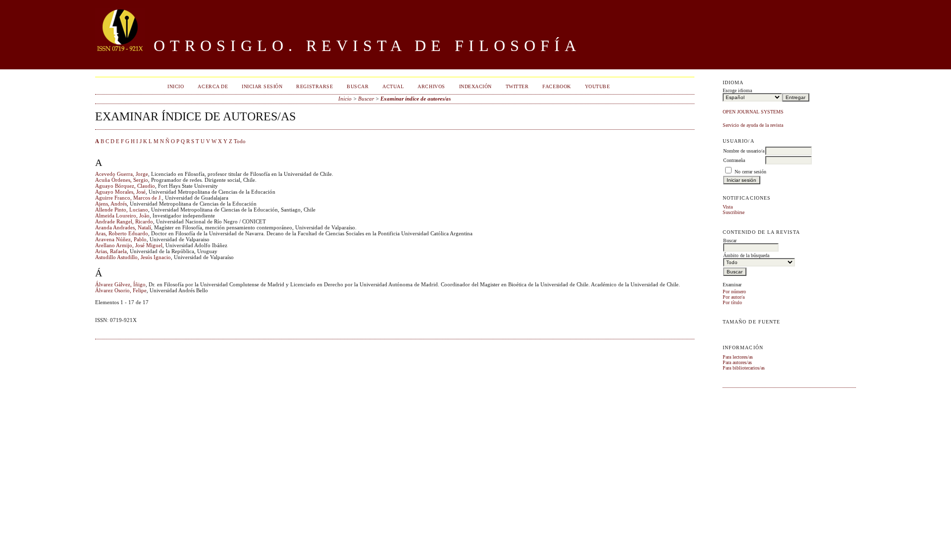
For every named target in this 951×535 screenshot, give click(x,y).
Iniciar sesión (262, 86)
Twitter (517, 86)
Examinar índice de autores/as (415, 99)
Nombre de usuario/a (743, 151)
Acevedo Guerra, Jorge (121, 174)
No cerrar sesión (750, 171)
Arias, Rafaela (111, 251)
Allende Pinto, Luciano (121, 210)
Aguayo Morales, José (120, 192)
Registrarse (314, 86)
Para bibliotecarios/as (744, 368)
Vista (728, 207)
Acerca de (213, 86)
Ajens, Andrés (111, 204)
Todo (240, 141)
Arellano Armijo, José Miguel (128, 245)
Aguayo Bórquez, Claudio (125, 186)
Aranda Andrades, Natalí (123, 227)
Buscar (358, 86)
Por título (732, 302)
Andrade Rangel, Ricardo (124, 221)
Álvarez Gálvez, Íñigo (120, 284)
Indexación (475, 86)
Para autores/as (737, 362)
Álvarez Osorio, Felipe (121, 290)
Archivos (431, 86)
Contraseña (734, 160)
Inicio (175, 86)
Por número (734, 291)
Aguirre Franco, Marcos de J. (128, 198)
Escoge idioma (737, 90)
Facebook (556, 86)
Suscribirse (733, 212)
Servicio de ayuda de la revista (753, 125)
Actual (393, 86)
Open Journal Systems (753, 111)
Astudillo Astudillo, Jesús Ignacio (133, 257)
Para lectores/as (738, 357)
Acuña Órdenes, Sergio (121, 180)
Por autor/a (733, 297)
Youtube (597, 86)
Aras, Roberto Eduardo (121, 233)
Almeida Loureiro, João (122, 215)
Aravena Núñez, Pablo (121, 239)
